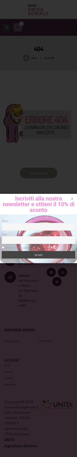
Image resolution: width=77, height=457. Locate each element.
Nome (5, 220)
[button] (72, 198)
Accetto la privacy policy (17, 247)
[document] (38, 228)
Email (4, 234)
